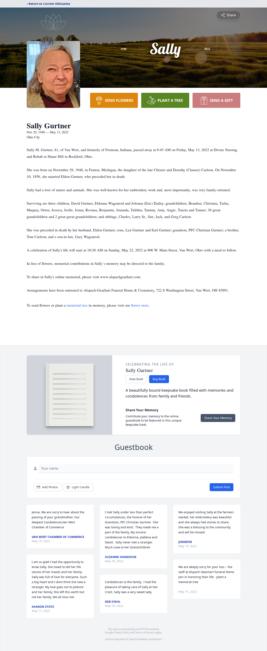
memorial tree (77, 305)
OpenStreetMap (138, 639)
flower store (140, 305)
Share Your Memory (218, 418)
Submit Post (221, 487)
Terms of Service (145, 632)
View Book (136, 379)
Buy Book (159, 379)
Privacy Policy (122, 632)
